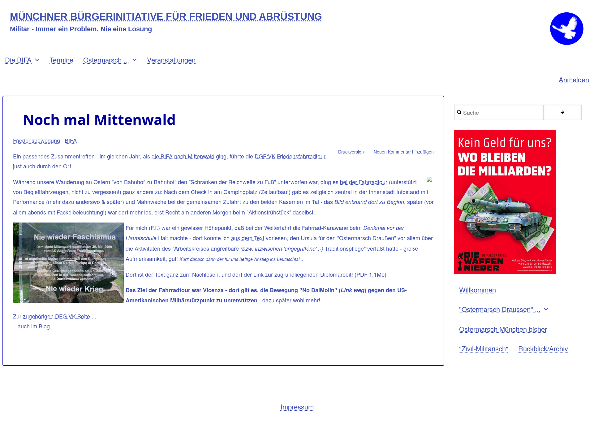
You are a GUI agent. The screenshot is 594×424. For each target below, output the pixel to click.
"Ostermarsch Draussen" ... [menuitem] (499, 309)
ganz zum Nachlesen (192, 274)
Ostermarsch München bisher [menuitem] (503, 329)
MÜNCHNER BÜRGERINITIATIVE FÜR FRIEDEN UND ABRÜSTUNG (166, 16)
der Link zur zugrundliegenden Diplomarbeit (297, 274)
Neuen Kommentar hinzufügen (404, 152)
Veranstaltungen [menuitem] (171, 59)
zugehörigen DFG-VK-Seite (56, 316)
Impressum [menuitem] (297, 406)
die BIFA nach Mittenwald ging (189, 156)
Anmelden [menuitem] (574, 79)
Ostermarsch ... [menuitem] (106, 59)
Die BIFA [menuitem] (18, 59)
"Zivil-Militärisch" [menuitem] (483, 348)
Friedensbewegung (36, 140)
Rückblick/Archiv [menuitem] (543, 348)
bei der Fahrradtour (363, 182)
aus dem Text (247, 238)
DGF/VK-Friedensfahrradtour (290, 156)
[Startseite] (566, 28)
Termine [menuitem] (61, 59)
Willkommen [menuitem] (477, 289)
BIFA (71, 140)
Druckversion (351, 152)
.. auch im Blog (31, 326)
